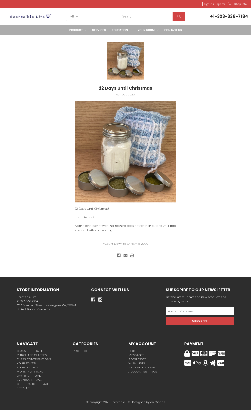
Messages (136, 355)
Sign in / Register (214, 4)
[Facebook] (119, 255)
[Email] (125, 255)
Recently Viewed (142, 367)
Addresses (137, 359)
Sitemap (23, 388)
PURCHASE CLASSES (32, 355)
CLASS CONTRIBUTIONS (34, 359)
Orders (134, 351)
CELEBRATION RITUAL (33, 384)
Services (99, 30)
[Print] (132, 255)
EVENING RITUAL (29, 380)
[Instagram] (100, 299)
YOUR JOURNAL (28, 367)
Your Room (146, 30)
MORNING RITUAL (30, 371)
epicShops (157, 402)
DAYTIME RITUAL (29, 375)
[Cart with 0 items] (230, 4)
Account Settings (142, 371)
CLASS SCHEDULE (30, 351)
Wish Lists (136, 363)
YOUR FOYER (26, 363)
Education (120, 30)
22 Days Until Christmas (125, 88)
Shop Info (240, 4)
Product (76, 30)
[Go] (179, 16)
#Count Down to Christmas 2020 (125, 243)
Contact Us (173, 30)
